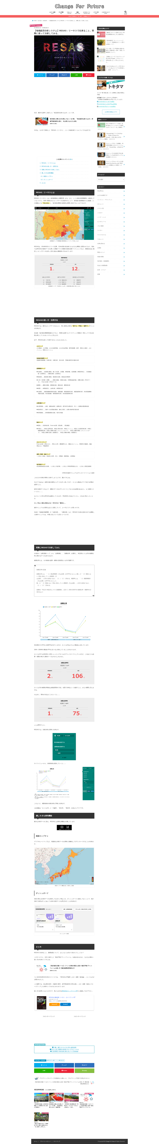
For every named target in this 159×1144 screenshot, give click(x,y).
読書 (77, 13)
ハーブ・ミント (101, 217)
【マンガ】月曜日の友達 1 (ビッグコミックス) (65, 1049)
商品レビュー (101, 252)
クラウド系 (95, 13)
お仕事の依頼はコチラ (111, 112)
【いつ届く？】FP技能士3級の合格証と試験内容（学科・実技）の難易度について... (115, 50)
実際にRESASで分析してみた (49, 169)
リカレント (69, 13)
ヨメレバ (55, 999)
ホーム (35, 1141)
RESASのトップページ (69, 991)
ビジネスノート (86, 13)
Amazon (54, 1004)
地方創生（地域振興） (41, 1060)
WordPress (100, 191)
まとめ (43, 183)
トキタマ (99, 212)
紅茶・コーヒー (101, 270)
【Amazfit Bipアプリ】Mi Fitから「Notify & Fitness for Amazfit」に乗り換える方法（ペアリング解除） (109, 136)
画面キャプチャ (47, 176)
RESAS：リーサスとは (47, 163)
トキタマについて (106, 13)
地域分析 (62, 1060)
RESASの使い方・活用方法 (49, 166)
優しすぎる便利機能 (46, 173)
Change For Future (110, 1141)
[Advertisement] (64, 95)
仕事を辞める (101, 243)
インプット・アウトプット (104, 199)
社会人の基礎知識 (102, 265)
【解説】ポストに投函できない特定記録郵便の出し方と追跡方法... (115, 33)
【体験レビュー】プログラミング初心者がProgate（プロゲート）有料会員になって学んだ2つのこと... (115, 59)
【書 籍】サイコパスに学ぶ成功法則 (64, 1047)
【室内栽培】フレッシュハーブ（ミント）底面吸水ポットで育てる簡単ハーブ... (115, 42)
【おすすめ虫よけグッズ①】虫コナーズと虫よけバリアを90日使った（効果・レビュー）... (115, 68)
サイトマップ (57, 1141)
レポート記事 (52, 13)
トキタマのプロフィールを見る (107, 106)
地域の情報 (100, 256)
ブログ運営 (61, 13)
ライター (99, 230)
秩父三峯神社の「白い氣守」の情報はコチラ (80, 16)
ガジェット (100, 204)
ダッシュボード (47, 179)
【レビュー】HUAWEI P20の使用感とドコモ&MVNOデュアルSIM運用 (114, 155)
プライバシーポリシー (45, 1141)
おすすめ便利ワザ (102, 195)
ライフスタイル (101, 234)
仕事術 (99, 248)
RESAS (50, 1060)
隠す (71, 159)
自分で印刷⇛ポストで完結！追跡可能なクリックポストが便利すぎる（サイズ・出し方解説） (110, 126)
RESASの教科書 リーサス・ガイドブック (61, 997)
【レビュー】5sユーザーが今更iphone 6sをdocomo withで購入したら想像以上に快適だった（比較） (110, 164)
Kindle (64, 1004)
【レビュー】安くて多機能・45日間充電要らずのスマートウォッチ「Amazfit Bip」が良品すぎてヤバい (110, 146)
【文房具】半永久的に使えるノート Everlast (65, 1051)
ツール (56, 1060)
